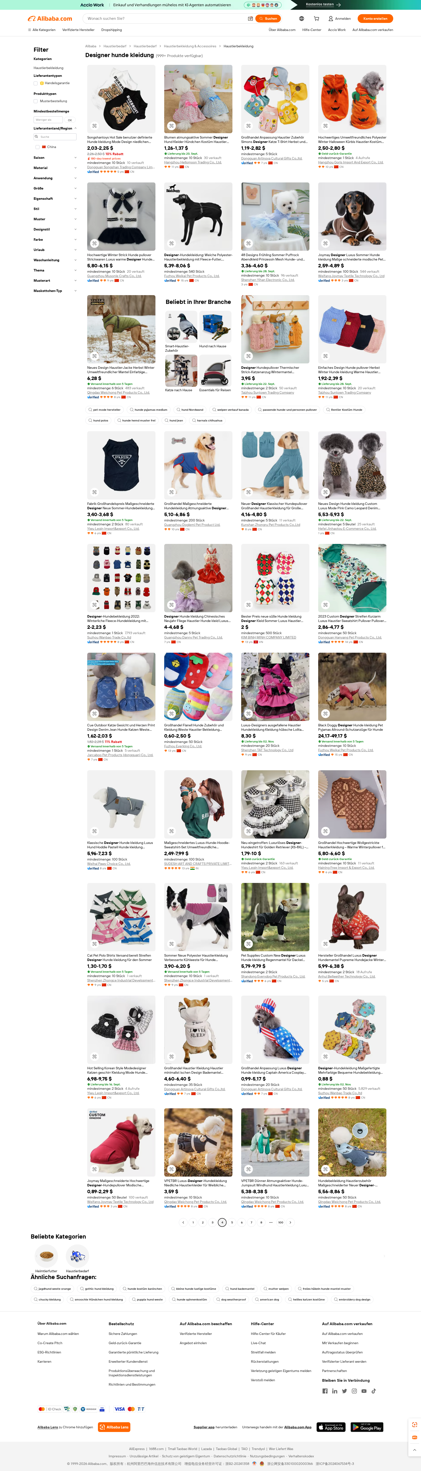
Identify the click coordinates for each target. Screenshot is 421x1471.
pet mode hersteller (107, 409)
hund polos (100, 420)
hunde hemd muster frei (138, 420)
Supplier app (204, 1427)
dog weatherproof (233, 1299)
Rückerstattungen (265, 1361)
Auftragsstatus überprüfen (342, 1352)
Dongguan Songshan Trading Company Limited (121, 167)
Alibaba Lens (48, 1427)
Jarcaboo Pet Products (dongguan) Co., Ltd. (120, 755)
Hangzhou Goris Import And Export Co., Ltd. (350, 162)
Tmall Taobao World (182, 1449)
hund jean (176, 420)
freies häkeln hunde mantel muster (327, 1289)
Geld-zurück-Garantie (125, 1343)
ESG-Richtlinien (49, 1352)
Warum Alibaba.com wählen (58, 1334)
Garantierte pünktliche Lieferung (133, 1352)
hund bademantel (242, 1289)
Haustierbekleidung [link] (238, 46)
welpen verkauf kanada (233, 409)
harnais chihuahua (209, 420)
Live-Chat (258, 1343)
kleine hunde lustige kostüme (196, 1289)
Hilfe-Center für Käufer (268, 1334)
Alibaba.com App (298, 1427)
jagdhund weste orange (55, 1289)
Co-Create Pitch (50, 1343)
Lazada (206, 1449)
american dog (269, 1299)
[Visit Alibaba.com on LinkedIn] (335, 1391)
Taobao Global (226, 1449)
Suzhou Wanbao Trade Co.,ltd (109, 637)
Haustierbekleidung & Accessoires (190, 46)
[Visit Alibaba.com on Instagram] (354, 1391)
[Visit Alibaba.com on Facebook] (325, 1391)
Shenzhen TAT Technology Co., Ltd (267, 750)
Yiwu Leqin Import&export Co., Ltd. (113, 528)
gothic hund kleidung (99, 1289)
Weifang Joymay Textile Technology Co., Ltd (351, 276)
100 (280, 1222)
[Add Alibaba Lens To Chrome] (114, 1427)
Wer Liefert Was (281, 1449)
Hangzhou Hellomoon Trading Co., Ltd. (193, 162)
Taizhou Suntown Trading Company (267, 392)
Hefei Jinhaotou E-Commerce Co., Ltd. (347, 528)
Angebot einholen (193, 1343)
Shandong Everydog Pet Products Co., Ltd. (273, 976)
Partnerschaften (334, 1371)
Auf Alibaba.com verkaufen (342, 1334)
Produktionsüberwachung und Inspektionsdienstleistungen (132, 1373)
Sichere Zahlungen (123, 1334)
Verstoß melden (263, 1380)
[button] (250, 18)
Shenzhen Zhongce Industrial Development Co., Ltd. (121, 980)
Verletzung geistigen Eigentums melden (281, 1371)
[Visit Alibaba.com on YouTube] (364, 1391)
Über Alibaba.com (52, 1323)
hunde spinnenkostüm (192, 1299)
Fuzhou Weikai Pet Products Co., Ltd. (192, 276)
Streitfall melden (263, 1352)
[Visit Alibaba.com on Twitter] (344, 1391)
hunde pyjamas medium (151, 409)
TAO (244, 1449)
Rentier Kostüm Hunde (346, 409)
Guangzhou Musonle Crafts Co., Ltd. (114, 276)
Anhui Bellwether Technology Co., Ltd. (346, 976)
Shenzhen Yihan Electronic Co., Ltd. (268, 280)
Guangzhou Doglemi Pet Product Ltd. (192, 525)
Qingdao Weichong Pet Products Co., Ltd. (118, 392)
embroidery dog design (354, 1299)
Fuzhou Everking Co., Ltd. (183, 746)
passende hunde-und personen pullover (290, 409)
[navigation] (55, 635)
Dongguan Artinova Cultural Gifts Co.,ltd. (271, 158)
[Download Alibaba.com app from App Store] (331, 1427)
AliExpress (137, 1449)
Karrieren (44, 1361)
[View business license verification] (254, 1463)
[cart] (317, 19)
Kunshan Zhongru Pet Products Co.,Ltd (270, 525)
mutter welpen (278, 1289)
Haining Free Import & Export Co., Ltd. (346, 868)
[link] (414, 1424)
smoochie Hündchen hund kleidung (99, 1299)
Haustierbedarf (115, 46)
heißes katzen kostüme (309, 1299)
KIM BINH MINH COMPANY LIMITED (268, 637)
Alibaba (90, 46)
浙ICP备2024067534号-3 (335, 1464)
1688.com (156, 1449)
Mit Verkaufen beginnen (340, 1343)
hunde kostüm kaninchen (145, 1289)
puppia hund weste (150, 1299)
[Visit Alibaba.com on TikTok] (374, 1391)
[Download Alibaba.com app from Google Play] (367, 1427)
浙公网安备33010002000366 (290, 1464)
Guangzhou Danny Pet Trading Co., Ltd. (193, 637)
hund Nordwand (192, 409)
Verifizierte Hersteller (196, 1334)
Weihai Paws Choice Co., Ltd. (109, 864)
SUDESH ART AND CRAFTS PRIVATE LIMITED (198, 864)
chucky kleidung (50, 1299)
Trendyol (258, 1449)
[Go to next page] (290, 1222)
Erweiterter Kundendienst (128, 1361)
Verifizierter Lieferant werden (344, 1361)
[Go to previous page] (183, 1222)
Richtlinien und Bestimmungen (132, 1384)
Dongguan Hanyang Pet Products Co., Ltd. (350, 637)
